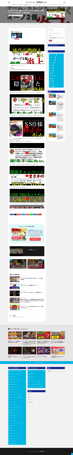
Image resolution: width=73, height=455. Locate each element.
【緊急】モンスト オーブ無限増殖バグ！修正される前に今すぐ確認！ (60, 97)
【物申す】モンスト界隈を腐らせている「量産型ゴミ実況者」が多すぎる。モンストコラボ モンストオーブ (60, 128)
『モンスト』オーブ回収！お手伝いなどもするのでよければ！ (29, 357)
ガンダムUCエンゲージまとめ (14, 381)
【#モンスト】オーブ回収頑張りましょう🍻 (29, 285)
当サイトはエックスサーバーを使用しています (36, 381)
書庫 (54, 33)
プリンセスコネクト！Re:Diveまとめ (15, 407)
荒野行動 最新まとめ (12, 384)
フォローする (33, 251)
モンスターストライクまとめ (14, 404)
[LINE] (31, 214)
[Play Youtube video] (27, 54)
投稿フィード (30, 397)
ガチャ (45, 4)
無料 (53, 4)
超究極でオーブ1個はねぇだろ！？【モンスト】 (14, 357)
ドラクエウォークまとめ (13, 433)
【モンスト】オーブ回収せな (42, 356)
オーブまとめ (26, 4)
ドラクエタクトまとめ (12, 402)
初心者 (34, 4)
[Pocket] (27, 214)
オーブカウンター (60, 4)
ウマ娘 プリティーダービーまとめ (14, 394)
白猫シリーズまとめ (12, 417)
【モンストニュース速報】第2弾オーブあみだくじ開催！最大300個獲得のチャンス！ (60, 137)
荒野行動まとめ (11, 425)
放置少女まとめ (11, 412)
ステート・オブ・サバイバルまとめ (15, 389)
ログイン (18, 316)
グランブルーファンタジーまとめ (14, 435)
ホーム (10, 4)
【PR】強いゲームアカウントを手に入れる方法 (36, 386)
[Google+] (19, 214)
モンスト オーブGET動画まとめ (36, 2)
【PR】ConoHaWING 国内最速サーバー (35, 384)
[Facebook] (12, 214)
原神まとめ (11, 428)
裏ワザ (51, 83)
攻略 (55, 4)
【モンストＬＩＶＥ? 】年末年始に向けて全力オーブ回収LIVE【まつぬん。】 (31, 307)
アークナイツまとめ (12, 399)
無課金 (37, 4)
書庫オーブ (41, 4)
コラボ (60, 33)
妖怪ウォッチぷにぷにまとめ (14, 386)
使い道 (51, 67)
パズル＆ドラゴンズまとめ (13, 430)
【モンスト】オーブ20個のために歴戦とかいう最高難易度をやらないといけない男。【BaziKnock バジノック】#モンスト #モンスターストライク (60, 106)
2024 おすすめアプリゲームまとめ (14, 373)
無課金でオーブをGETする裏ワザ (17, 4)
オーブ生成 (52, 62)
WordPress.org (30, 402)
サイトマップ (31, 371)
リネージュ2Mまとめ (12, 420)
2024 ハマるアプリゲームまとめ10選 (15, 371)
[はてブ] (23, 214)
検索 (50, 40)
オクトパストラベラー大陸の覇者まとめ (15, 397)
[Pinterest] (39, 214)
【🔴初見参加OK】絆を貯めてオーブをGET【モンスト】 (57, 357)
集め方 (30, 4)
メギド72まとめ (11, 438)
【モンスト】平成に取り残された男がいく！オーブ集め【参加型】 (31, 279)
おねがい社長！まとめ (12, 415)
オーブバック (49, 4)
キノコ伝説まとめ (12, 376)
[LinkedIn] (35, 214)
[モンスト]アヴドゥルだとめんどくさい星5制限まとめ (31, 292)
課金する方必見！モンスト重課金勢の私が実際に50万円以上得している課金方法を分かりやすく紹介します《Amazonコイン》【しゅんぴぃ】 (32, 301)
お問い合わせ (31, 376)
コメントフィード (31, 399)
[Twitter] (15, 214)
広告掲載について (31, 373)
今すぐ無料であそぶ (35, 239)
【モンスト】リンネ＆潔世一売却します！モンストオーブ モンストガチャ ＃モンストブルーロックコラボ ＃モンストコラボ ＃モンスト (60, 118)
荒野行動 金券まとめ (12, 443)
